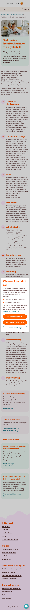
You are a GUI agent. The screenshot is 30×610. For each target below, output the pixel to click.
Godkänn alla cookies (15, 317)
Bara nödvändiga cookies (15, 322)
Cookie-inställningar (15, 328)
